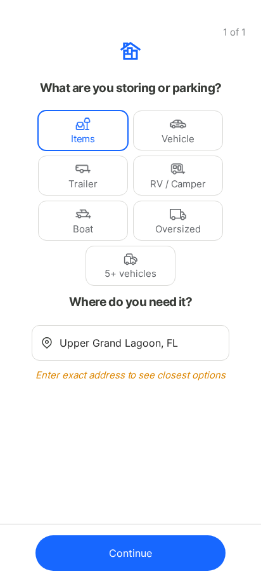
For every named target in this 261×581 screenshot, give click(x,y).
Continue (130, 553)
